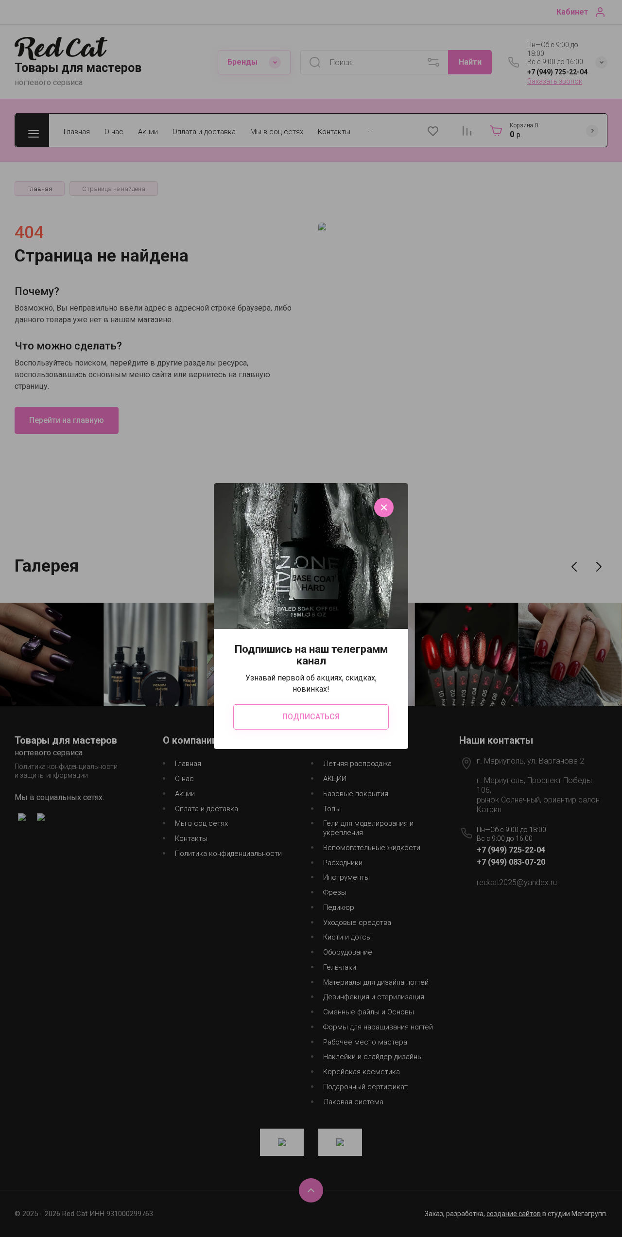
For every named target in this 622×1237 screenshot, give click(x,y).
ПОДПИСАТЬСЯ (311, 716)
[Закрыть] (384, 507)
